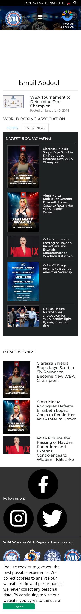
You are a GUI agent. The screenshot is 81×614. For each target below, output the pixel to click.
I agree (19, 606)
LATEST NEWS (35, 128)
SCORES (12, 128)
